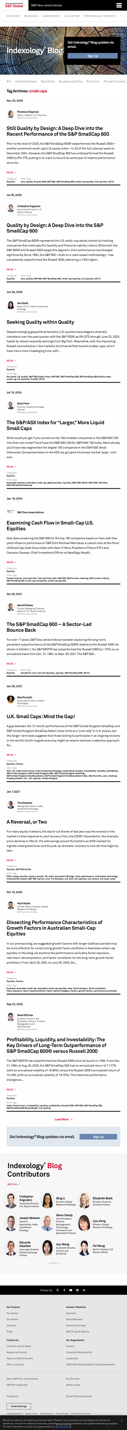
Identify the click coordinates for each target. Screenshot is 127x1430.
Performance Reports (100, 16)
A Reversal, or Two (27, 822)
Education (72, 16)
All (9, 81)
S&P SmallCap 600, (65, 181)
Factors (93, 81)
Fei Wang (99, 1245)
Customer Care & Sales (19, 1346)
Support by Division (17, 1352)
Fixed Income (115, 81)
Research (31, 16)
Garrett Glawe (25, 605)
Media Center (73, 1384)
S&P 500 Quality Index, (40, 376)
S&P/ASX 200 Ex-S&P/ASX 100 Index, (90, 482)
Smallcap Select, (15, 778)
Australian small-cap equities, (52, 988)
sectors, (41, 879)
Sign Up (92, 56)
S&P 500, (32, 879)
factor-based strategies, (58, 991)
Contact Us (12, 1396)
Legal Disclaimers (15, 1413)
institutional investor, (72, 771)
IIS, (19, 376)
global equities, (55, 482)
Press (10, 1331)
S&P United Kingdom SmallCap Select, (25, 776)
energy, (15, 876)
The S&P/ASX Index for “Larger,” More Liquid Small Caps (55, 425)
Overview (13, 16)
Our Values (12, 1313)
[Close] (121, 1420)
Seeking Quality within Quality (40, 322)
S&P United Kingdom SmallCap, (69, 773)
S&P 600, (51, 181)
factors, (32, 876)
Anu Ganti (22, 303)
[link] (57, 1290)
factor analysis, (80, 988)
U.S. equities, (101, 181)
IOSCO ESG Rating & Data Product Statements (90, 1364)
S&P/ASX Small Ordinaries (19, 485)
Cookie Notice (46, 1413)
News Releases (74, 1319)
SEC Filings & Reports (77, 1331)
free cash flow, (30, 578)
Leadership (72, 1358)
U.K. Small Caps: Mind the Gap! (41, 716)
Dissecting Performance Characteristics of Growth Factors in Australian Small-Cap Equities (54, 928)
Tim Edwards (24, 802)
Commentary (51, 16)
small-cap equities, (84, 181)
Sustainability (71, 81)
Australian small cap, (36, 482)
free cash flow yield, (47, 578)
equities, (60, 673)
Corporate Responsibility (79, 1352)
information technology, (106, 876)
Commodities (26, 81)
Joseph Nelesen (29, 1218)
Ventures (11, 1325)
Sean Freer (23, 403)
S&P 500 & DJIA (23, 869)
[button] (47, 1263)
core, (23, 181)
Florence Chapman (28, 111)
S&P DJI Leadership (17, 1384)
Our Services (72, 1378)
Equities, (11, 764)
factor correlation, (97, 988)
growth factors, (86, 991)
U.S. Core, (69, 879)
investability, (90, 771)
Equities (48, 81)
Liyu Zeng (99, 1221)
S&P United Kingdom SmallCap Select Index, (66, 776)
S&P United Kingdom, (17, 773)
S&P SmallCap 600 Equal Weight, (22, 1108)
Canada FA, (26, 673)
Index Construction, (25, 771)
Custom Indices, (14, 578)
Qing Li (60, 1198)
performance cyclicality (105, 991)
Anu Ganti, (12, 376)
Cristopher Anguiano (29, 206)
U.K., (25, 778)
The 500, (34, 379)
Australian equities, (16, 482)
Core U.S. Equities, (46, 673)
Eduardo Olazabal (25, 1244)
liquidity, (67, 482)
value (112, 879)
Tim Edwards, (57, 879)
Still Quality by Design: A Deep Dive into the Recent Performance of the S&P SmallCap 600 (58, 131)
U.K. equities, (35, 778)
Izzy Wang (62, 1244)
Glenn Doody (64, 1215)
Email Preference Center (79, 1396)
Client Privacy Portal (80, 1413)
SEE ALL (13, 1184)
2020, (9, 876)
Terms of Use (31, 1413)
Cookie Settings (19, 1406)
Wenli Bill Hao (25, 1015)
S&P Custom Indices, (99, 578)
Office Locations (15, 1364)
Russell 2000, (40, 181)
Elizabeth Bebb (103, 1198)
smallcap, (113, 776)
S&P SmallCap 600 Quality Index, (95, 376)
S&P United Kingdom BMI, (41, 773)
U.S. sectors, (93, 879)
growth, (40, 876)
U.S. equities (45, 1108)
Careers (70, 1346)
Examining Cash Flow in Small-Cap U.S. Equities (50, 525)
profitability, (112, 771)
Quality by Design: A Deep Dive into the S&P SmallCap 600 (55, 228)
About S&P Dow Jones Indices (22, 1378)
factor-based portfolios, (34, 991)
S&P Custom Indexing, (78, 578)
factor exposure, (14, 991)
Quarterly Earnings (76, 1325)
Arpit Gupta (23, 903)
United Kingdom (50, 778)
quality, (29, 181)
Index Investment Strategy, (48, 771)
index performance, (84, 876)
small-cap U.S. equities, (18, 379)
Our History (12, 1319)
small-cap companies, (36, 580)
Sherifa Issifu (24, 697)
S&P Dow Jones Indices (30, 512)
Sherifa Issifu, (95, 776)
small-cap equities (57, 580)
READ (10, 172)
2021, (9, 771)
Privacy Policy (62, 1413)
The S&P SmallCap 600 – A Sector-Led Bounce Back (49, 627)
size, (105, 776)
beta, (70, 988)
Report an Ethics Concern (20, 1358)
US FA (111, 181)
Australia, (11, 988)
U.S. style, (104, 879)
